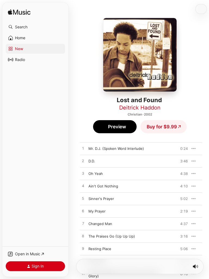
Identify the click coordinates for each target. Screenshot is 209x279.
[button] (35, 27)
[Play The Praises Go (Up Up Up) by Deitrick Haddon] (83, 236)
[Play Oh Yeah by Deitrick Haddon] (83, 173)
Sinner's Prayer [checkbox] (101, 198)
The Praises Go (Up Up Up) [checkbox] (111, 236)
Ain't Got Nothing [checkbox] (103, 186)
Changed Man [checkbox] (100, 224)
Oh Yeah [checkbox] (95, 173)
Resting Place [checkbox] (99, 249)
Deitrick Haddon (140, 107)
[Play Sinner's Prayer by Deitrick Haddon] (83, 198)
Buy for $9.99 (162, 126)
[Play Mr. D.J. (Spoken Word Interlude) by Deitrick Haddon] (83, 148)
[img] (19, 12)
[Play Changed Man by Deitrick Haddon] (83, 223)
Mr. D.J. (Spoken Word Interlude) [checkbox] (116, 148)
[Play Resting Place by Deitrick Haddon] (83, 248)
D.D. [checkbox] (91, 161)
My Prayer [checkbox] (97, 211)
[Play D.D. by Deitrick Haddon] (83, 161)
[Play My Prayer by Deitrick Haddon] (83, 211)
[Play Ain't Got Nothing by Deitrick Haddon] (83, 186)
